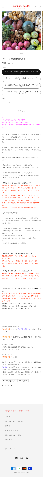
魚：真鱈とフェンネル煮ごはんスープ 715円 (21, 85)
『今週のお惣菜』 (25, 157)
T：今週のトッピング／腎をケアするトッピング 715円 (21, 92)
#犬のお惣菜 (23, 381)
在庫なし (21, 111)
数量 (3, 98)
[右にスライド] (26, 53)
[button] (2, 6)
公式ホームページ (10, 449)
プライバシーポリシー (11, 430)
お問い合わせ (9, 439)
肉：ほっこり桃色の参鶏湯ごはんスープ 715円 (21, 79)
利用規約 (7, 426)
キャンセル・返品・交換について (15, 421)
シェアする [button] (8, 385)
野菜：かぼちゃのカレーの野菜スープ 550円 (21, 72)
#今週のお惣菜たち (9, 381)
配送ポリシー (9, 416)
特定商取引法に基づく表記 (13, 435)
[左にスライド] (16, 53)
